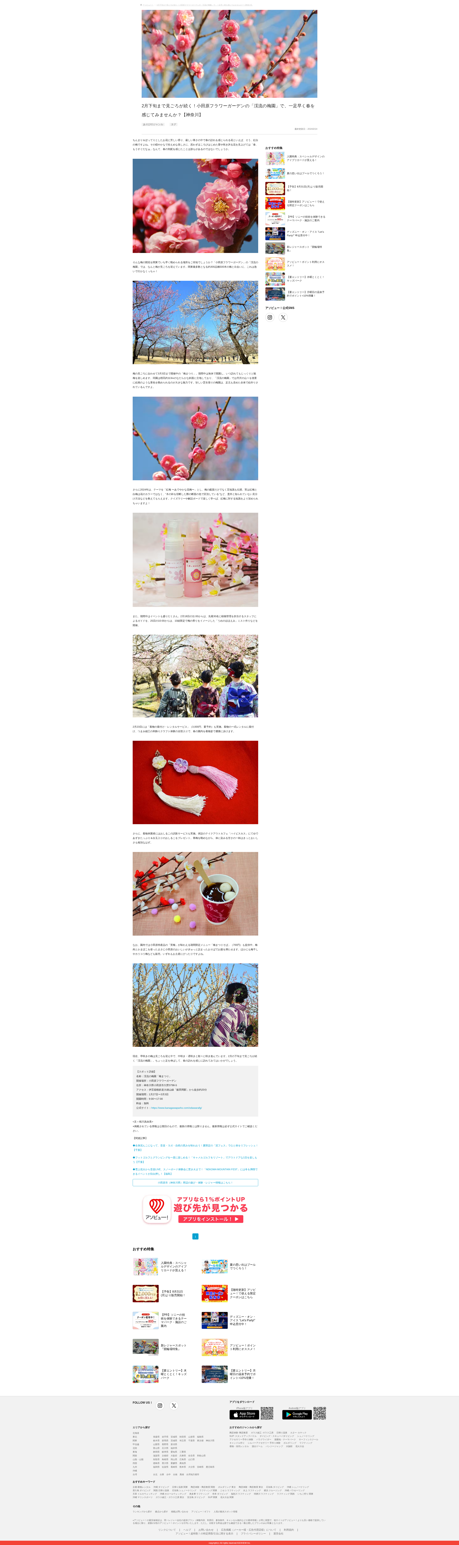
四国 (135, 1462)
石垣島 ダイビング (275, 1486)
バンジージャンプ (274, 1446)
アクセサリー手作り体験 (241, 1439)
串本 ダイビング (220, 1493)
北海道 (136, 1432)
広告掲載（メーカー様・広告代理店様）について (248, 1529)
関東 (135, 1440)
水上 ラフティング (252, 1490)
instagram (159, 1405)
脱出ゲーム (257, 1446)
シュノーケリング (305, 1435)
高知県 (182, 1462)
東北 (135, 1436)
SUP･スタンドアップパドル (243, 1435)
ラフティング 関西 (286, 1493)
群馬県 (165, 1440)
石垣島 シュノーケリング (184, 1490)
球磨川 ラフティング (264, 1493)
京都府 (165, 1455)
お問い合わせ (206, 1529)
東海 (135, 1451)
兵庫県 (182, 1455)
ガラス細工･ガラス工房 (262, 1432)
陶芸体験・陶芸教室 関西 (203, 1486)
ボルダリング (289, 1442)
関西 (135, 1455)
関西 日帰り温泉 (161, 1490)
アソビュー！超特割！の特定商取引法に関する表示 (204, 1533)
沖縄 (135, 1470)
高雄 (182, 1474)
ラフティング (305, 1442)
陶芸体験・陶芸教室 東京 (251, 1486)
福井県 (174, 1447)
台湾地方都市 (192, 1474)
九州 (135, 1466)
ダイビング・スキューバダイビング (277, 1435)
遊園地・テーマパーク (285, 1439)
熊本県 (182, 1466)
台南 (175, 1474)
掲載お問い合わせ (179, 1511)
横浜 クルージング (273, 1490)
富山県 (156, 1447)
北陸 (135, 1447)
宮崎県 (200, 1466)
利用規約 (289, 1529)
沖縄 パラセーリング (295, 1490)
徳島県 (156, 1462)
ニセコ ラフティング (230, 1490)
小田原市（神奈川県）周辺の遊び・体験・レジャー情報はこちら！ (195, 1182)
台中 (168, 1474)
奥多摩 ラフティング (199, 1493)
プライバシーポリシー (253, 1533)
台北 (155, 1474)
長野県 (165, 1444)
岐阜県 (165, 1451)
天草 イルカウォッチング (145, 1493)
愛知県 (174, 1451)
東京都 (200, 1440)
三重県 (182, 1451)
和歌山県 (201, 1455)
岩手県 (165, 1436)
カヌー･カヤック (298, 1432)
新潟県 (174, 1444)
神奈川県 (210, 1440)
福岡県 (156, 1466)
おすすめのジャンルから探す (246, 1427)
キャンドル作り (237, 1442)
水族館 (289, 1446)
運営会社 (278, 1533)
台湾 (135, 1474)
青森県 (156, 1436)
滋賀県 (156, 1455)
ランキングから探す (142, 1511)
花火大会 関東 (227, 1497)
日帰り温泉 (281, 1432)
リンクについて (167, 1529)
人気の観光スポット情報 (225, 1511)
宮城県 (174, 1436)
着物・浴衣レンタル (239, 1446)
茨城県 (174, 1440)
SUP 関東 (212, 1497)
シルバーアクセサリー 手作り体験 (264, 1442)
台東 (162, 1474)
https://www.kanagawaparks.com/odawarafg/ (176, 1107)
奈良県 (191, 1455)
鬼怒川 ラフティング (241, 1493)
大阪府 (174, 1455)
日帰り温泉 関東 (180, 1486)
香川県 (165, 1462)
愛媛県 (174, 1462)
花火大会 (299, 1446)
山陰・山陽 (138, 1459)
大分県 (191, 1466)
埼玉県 (182, 1440)
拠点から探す (161, 1511)
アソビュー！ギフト (201, 1511)
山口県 (191, 1459)
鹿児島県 (210, 1466)
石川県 (165, 1447)
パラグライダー (263, 1439)
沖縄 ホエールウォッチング (173, 1493)
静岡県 (156, 1451)
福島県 (200, 1436)
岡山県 (174, 1459)
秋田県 (182, 1436)
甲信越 (136, 1444)
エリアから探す (141, 1427)
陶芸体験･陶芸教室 (239, 1432)
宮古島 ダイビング (196, 1497)
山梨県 (156, 1444)
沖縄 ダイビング (161, 1486)
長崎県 (174, 1466)
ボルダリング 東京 (227, 1486)
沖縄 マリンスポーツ (143, 1497)
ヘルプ (187, 1529)
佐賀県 (165, 1466)
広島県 (182, 1459)
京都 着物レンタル (141, 1486)
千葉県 (191, 1440)
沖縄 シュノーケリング (298, 1486)
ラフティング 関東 (208, 1490)
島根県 (165, 1459)
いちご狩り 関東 (305, 1493)
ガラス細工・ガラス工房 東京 (170, 1497)
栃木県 (156, 1440)
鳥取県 (156, 1459)
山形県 (191, 1436)
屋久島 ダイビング (141, 1490)
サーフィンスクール (308, 1439)
